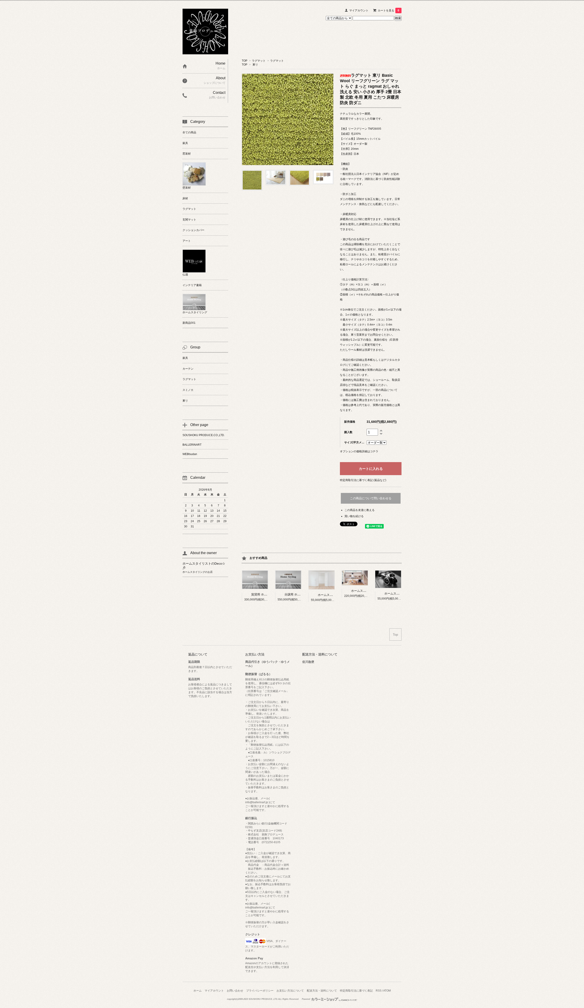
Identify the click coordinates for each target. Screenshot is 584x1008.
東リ (255, 64)
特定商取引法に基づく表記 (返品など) (363, 480)
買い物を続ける (354, 516)
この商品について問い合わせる (370, 498)
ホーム (197, 990)
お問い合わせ (235, 990)
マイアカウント (358, 10)
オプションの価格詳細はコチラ (359, 451)
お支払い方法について (290, 990)
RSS (378, 990)
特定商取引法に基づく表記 (356, 990)
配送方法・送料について (322, 990)
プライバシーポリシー (260, 990)
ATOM (387, 990)
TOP (244, 60)
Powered (306, 999)
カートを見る (388, 10)
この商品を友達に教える (359, 510)
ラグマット (259, 60)
